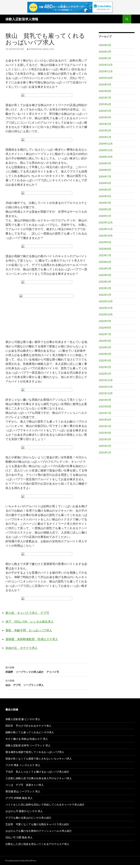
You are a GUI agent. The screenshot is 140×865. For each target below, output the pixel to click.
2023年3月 (105, 281)
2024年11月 (106, 150)
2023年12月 (106, 222)
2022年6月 (105, 340)
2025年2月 (105, 130)
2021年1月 (105, 452)
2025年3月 (105, 123)
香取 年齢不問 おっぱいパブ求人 (28, 630)
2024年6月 (105, 183)
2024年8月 (105, 169)
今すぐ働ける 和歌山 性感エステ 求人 (26, 738)
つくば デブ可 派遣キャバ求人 (24, 784)
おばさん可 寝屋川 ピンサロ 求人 (24, 811)
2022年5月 (105, 347)
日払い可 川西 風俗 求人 (19, 837)
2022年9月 (105, 321)
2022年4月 (105, 353)
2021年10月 (106, 393)
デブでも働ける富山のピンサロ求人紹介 (28, 817)
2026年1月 (105, 58)
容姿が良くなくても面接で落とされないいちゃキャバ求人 (38, 758)
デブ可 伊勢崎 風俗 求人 (19, 797)
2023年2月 (105, 288)
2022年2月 (105, 367)
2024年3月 (105, 202)
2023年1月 (105, 294)
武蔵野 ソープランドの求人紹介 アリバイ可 (32, 669)
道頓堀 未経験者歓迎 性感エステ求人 (31, 639)
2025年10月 (106, 77)
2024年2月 (105, 209)
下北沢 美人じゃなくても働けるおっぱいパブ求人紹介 (37, 771)
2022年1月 (105, 373)
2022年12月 (106, 301)
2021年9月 (105, 399)
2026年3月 (105, 45)
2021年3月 (105, 439)
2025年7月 (105, 97)
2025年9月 (105, 84)
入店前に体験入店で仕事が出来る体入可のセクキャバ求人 (38, 778)
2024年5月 (105, 189)
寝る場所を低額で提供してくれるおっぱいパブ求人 (34, 751)
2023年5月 (105, 268)
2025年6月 (105, 104)
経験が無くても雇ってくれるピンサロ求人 (29, 732)
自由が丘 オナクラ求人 (21, 647)
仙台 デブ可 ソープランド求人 (24, 682)
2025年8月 (105, 91)
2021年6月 (105, 419)
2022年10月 (106, 314)
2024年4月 (105, 196)
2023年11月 (106, 229)
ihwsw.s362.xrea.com (41, 49)
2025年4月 (105, 117)
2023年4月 (105, 275)
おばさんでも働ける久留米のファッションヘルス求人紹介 (38, 830)
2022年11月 (106, 307)
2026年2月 (105, 51)
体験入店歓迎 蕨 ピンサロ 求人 (22, 719)
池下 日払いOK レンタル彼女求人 (29, 621)
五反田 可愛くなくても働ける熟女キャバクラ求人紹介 (37, 824)
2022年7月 (105, 334)
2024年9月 (105, 163)
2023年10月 (106, 235)
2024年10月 (106, 156)
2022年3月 (105, 360)
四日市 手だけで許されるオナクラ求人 (28, 725)
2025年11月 (106, 71)
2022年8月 (105, 327)
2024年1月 (105, 215)
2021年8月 (105, 406)
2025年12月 (106, 64)
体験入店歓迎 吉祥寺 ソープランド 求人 (27, 745)
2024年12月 (106, 143)
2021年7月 (105, 413)
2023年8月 (105, 248)
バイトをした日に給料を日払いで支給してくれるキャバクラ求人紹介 (45, 804)
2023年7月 (105, 255)
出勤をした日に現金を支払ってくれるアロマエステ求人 (37, 843)
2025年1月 (105, 137)
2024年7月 (105, 176)
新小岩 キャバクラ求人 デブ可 (27, 612)
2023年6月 (105, 261)
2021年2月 (105, 445)
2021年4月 (105, 432)
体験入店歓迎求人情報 (21, 19)
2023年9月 (105, 242)
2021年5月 (105, 426)
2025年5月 (105, 110)
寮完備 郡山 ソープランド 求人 (22, 791)
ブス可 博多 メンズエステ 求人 (22, 765)
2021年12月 (106, 380)
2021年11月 (106, 386)
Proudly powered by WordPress (20, 860)
